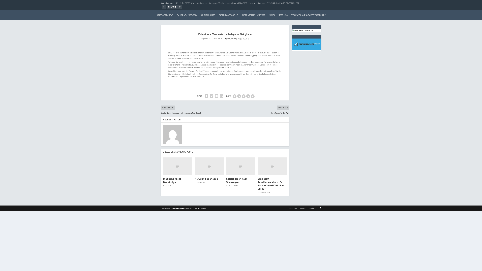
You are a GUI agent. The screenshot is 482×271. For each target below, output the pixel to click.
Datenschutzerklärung (308, 208)
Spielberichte (201, 3)
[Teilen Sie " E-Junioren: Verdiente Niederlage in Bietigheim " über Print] (221, 96)
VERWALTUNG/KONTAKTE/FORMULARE (283, 3)
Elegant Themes (178, 208)
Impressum (293, 208)
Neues (252, 3)
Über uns (261, 3)
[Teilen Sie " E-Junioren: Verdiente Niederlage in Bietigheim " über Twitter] (211, 96)
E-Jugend (226, 39)
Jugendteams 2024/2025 (237, 3)
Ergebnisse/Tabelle (216, 3)
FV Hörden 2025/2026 (185, 3)
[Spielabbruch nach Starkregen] (240, 166)
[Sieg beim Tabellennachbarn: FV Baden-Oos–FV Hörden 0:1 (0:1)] (272, 166)
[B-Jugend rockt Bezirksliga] (177, 166)
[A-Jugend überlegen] (209, 166)
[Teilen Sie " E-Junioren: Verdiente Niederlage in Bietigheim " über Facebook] (206, 96)
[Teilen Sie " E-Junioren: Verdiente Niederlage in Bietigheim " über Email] (216, 96)
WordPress (202, 208)
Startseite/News (167, 3)
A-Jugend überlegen (206, 178)
